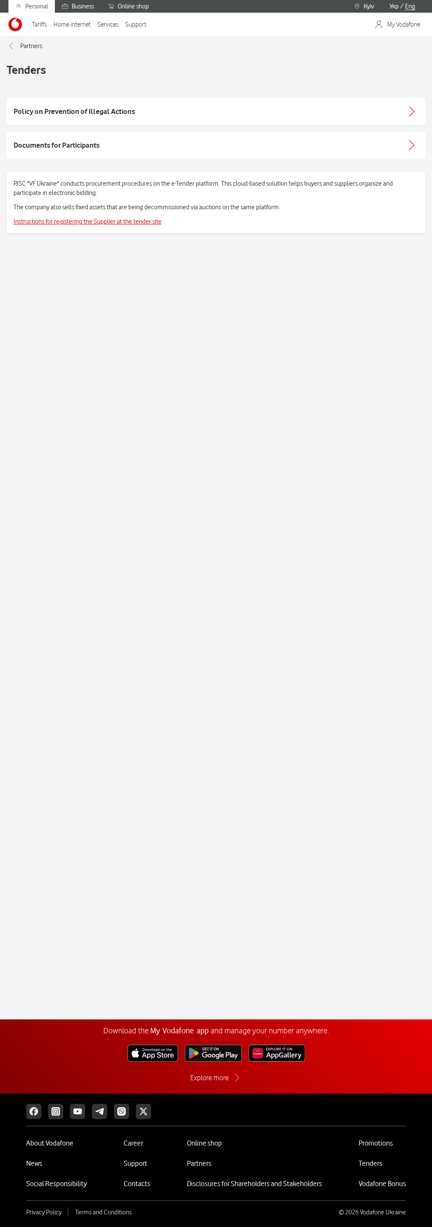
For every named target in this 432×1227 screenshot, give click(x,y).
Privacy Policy (44, 1212)
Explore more (209, 1077)
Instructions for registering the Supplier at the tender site (88, 221)
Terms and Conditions (103, 1212)
